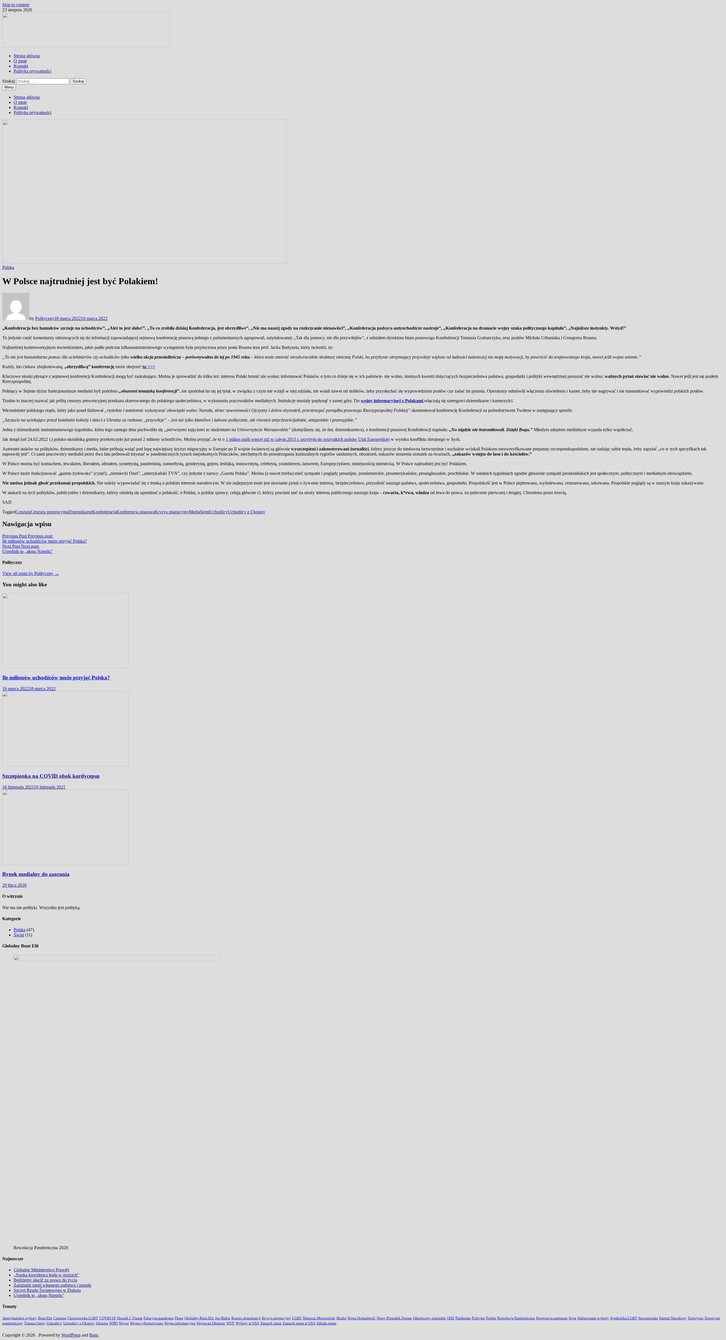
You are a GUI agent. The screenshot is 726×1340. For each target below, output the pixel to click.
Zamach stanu (271, 1323)
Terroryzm (695, 1318)
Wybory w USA (247, 1323)
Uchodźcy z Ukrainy (246, 511)
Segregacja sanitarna (551, 1318)
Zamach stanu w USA (299, 1323)
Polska (8, 267)
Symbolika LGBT (623, 1318)
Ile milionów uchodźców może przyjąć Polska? (56, 677)
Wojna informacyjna (179, 1323)
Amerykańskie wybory (19, 1318)
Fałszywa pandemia (158, 1318)
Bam (93, 1335)
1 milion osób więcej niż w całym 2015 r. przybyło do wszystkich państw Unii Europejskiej (308, 439)
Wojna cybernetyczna (146, 1323)
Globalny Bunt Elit (199, 1318)
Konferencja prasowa (135, 511)
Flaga (179, 1318)
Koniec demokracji (246, 1318)
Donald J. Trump (129, 1318)
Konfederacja (104, 511)
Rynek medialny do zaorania (35, 874)
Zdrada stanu (326, 1323)
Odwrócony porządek (429, 1318)
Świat (19, 934)
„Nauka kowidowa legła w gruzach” (46, 1274)
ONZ (450, 1318)
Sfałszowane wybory (593, 1318)
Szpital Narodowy (673, 1318)
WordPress (71, 1335)
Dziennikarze (80, 511)
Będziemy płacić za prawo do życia (45, 1280)
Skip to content (15, 4)
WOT (230, 1323)
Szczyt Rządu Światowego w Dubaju (47, 1290)
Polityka (478, 1318)
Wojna (124, 1323)
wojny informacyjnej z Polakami (392, 400)
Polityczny (44, 318)
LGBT (297, 1318)
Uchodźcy (218, 511)
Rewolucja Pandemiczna (516, 1318)
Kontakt (21, 66)
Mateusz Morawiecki (319, 1318)
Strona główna (27, 55)
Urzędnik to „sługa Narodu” (39, 1295)
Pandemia (462, 1318)
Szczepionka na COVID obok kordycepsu (51, 776)
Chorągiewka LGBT (82, 1318)
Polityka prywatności (32, 71)
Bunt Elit (45, 1318)
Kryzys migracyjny (172, 511)
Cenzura (23, 511)
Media (194, 511)
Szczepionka (648, 1318)
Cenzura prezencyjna (49, 511)
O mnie (20, 60)
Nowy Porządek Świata (394, 1318)
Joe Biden (222, 1318)
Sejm (204, 511)
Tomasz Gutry (34, 1323)
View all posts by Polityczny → (30, 573)
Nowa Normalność (361, 1318)
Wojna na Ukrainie (211, 1323)
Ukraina (102, 1323)
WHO (113, 1323)
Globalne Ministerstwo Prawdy (41, 1269)
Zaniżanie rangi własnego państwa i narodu (52, 1285)
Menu (9, 87)
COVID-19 (107, 1318)
